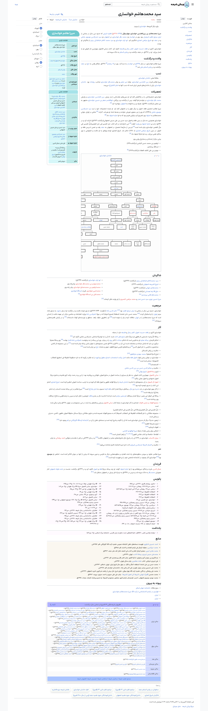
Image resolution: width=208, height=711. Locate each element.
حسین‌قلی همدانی (123, 637)
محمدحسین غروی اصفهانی (90, 645)
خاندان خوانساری (60, 51)
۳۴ (147, 426)
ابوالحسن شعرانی (66, 628)
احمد (121, 227)
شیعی (105, 33)
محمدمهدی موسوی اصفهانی (101, 256)
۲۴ (138, 360)
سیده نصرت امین (121, 635)
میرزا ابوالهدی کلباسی (130, 431)
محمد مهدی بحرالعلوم (138, 354)
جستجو (108, 4)
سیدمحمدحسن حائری (63, 649)
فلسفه (122, 49)
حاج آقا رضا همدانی (151, 291)
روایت (138, 124)
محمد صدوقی (66, 633)
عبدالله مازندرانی (140, 641)
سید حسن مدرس (101, 618)
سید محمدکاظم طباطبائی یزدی (147, 281)
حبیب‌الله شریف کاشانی (100, 614)
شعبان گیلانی (62, 643)
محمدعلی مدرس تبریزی (150, 554)
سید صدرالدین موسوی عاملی (91, 37)
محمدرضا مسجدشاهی (69, 618)
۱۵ (111, 317)
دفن (141, 67)
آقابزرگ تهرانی (144, 574)
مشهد (59, 311)
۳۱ (145, 398)
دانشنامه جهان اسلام (143, 588)
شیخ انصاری (55, 382)
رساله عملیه (144, 340)
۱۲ (103, 298)
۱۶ (65, 317)
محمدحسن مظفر (140, 649)
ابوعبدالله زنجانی (86, 618)
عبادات (119, 340)
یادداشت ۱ (129, 434)
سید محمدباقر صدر (139, 655)
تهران (155, 314)
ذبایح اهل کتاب (119, 337)
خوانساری (143, 26)
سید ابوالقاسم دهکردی (61, 616)
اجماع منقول (105, 357)
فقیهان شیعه (81, 679)
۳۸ (157, 457)
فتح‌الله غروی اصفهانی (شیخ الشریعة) (111, 643)
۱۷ (153, 320)
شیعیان (146, 37)
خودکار (36, 59)
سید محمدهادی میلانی (117, 631)
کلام (132, 49)
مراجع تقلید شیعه (125, 679)
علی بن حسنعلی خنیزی (139, 664)
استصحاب (114, 357)
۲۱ (132, 346)
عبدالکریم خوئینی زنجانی (138, 622)
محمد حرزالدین (153, 547)
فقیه (109, 33)
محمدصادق (133, 213)
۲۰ (70, 343)
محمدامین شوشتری (94, 291)
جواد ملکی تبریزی (140, 616)
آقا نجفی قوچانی (140, 620)
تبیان (156, 595)
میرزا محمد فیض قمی (97, 620)
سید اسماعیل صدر (98, 641)
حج (88, 64)
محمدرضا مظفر (122, 651)
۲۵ (149, 364)
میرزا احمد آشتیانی (99, 631)
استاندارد (36, 32)
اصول (136, 49)
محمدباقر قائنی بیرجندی (150, 295)
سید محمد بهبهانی (140, 626)
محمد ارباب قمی (83, 614)
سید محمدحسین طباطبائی (119, 633)
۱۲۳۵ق (63, 56)
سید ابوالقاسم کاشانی (86, 624)
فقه (146, 49)
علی (154, 213)
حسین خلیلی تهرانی (93, 639)
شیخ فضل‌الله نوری (91, 612)
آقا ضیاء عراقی (73, 645)
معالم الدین (61, 152)
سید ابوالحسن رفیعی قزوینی (137, 631)
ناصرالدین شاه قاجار (75, 340)
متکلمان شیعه (102, 679)
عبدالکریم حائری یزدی (139, 618)
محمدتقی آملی (141, 628)
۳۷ (98, 444)
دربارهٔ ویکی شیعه (188, 706)
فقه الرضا (107, 389)
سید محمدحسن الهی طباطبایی (66, 626)
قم (67, 420)
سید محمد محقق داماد (88, 626)
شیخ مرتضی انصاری (59, 98)
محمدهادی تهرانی (152, 288)
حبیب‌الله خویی (120, 612)
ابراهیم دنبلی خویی (92, 616)
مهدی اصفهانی (114, 620)
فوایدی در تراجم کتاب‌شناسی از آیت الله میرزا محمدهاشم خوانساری (135, 591)
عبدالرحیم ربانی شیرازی (139, 633)
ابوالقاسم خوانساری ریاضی (84, 227)
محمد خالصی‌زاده (107, 651)
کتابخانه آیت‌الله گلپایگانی (79, 420)
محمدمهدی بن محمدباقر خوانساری (88, 284)
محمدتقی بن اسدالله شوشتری (90, 294)
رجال (128, 49)
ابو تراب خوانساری (121, 40)
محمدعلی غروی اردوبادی (81, 649)
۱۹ (62, 339)
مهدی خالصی (91, 643)
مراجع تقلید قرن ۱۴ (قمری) (102, 690)
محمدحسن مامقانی (139, 639)
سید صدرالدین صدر (85, 622)
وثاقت (91, 396)
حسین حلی (101, 653)
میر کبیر (116, 188)
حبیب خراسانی (76, 612)
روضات (92, 82)
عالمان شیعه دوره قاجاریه (60, 690)
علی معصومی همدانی (71, 631)
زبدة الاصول (151, 371)
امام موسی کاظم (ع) (116, 160)
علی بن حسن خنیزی (121, 664)
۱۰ (140, 294)
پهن (37, 49)
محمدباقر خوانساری (108, 82)
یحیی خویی (127, 620)
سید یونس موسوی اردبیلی (63, 635)
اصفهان (57, 60)
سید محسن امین (140, 669)
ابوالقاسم (154, 206)
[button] (193, 4)
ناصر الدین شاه (112, 311)
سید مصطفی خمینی (65, 653)
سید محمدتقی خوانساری (78, 620)
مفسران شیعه (91, 679)
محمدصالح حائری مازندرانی (123, 628)
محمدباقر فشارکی (90, 608)
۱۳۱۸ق (114, 33)
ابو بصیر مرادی (121, 396)
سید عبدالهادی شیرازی (139, 651)
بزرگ (37, 36)
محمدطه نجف (108, 639)
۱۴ (138, 313)
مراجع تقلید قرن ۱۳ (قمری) (125, 690)
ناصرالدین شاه (91, 314)
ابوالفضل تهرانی (114, 610)
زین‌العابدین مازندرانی (139, 637)
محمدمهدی (140, 206)
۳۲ (58, 419)
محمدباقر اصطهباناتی (83, 635)
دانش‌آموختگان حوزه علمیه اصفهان (128, 695)
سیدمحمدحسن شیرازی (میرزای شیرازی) (101, 637)
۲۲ (82, 346)
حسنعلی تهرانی (105, 612)
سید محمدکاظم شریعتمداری (103, 635)
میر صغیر (123, 82)
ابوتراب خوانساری (76, 643)
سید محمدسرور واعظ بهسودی (136, 674)
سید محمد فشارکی (74, 608)
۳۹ (107, 457)
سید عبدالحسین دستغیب (99, 633)
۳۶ (97, 437)
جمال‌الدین (145, 213)
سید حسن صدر (143, 299)
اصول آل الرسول (153, 382)
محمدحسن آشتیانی (59, 610)
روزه (111, 340)
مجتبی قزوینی (104, 626)
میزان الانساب (153, 438)
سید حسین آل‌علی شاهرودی (64, 647)
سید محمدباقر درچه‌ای (67, 614)
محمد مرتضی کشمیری (128, 299)
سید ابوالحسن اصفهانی (138, 647)
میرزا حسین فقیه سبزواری (121, 626)
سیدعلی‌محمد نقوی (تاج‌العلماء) (136, 659)
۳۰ (142, 391)
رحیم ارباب (86, 631)
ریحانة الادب (137, 554)
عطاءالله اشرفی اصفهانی (138, 635)
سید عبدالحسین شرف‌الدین (121, 649)
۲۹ (84, 388)
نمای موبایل (177, 706)
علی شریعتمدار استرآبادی (77, 610)
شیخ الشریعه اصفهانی (150, 284)
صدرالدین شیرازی (136, 445)
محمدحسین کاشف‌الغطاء (85, 647)
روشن (37, 63)
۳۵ (111, 434)
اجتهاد (148, 115)
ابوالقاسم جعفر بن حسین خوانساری (100, 100)
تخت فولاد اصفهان (56, 469)
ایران (159, 37)
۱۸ (71, 336)
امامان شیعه (123, 382)
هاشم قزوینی (71, 624)
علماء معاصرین (137, 561)
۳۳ (143, 423)
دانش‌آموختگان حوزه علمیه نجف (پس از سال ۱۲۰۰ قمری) (92, 695)
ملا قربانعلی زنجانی (60, 612)
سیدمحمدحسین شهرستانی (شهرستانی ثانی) (72, 637)
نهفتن (183, 18)
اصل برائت (122, 357)
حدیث (141, 49)
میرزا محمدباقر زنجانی (139, 653)
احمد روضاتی (60, 438)
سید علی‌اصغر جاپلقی (107, 608)
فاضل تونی (101, 624)
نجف (51, 60)
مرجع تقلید (153, 37)
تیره (37, 66)
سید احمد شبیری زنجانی (83, 628)
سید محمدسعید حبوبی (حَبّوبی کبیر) (120, 641)
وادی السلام (61, 70)
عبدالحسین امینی (77, 651)
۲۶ (137, 371)
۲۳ (128, 353)
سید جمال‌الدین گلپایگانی (101, 649)
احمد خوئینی (141, 608)
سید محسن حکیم (61, 651)
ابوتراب (100, 220)
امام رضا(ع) (93, 389)
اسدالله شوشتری (76, 291)
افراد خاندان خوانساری (81, 690)
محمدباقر (151, 472)
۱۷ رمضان (110, 64)
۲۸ (134, 385)
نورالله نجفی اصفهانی (123, 616)
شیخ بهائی (142, 371)
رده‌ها (158, 685)
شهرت (97, 357)
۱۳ (118, 310)
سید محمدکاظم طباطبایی (66, 641)
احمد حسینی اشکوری (151, 544)
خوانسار (62, 60)
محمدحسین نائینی (125, 645)
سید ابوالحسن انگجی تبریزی (119, 618)
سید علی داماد (83, 641)
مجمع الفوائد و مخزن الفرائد (148, 403)
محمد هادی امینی (152, 551)
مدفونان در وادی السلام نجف (149, 690)
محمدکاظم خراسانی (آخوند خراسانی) (72, 639)
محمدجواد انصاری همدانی (66, 622)
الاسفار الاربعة (147, 445)
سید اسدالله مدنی (81, 633)
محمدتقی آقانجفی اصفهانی (120, 614)
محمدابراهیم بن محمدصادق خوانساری (87, 287)
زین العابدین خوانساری (140, 82)
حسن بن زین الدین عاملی (134, 368)
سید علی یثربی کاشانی (139, 624)
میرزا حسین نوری (155, 299)
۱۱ (79, 293)
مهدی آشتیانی (101, 622)
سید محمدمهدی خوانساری (137, 612)
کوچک (37, 28)
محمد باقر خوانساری (59, 96)
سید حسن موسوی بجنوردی (84, 653)
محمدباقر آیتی (77, 616)
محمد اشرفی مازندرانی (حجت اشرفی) (134, 610)
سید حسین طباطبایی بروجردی (118, 624)
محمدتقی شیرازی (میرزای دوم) (136, 643)
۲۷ (133, 378)
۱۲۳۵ (119, 33)
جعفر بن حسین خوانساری (57, 79)
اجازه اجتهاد (113, 115)
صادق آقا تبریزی (107, 616)
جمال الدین (157, 469)
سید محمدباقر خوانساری (125, 608)
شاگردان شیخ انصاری (152, 695)
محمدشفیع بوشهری (139, 614)
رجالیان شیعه (112, 679)
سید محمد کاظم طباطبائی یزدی (101, 40)
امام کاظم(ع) (113, 85)
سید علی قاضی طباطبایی (105, 647)
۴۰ (92, 472)
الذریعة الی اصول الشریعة (130, 574)
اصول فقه (133, 357)
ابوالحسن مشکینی (109, 645)
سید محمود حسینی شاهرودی (118, 653)
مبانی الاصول (153, 375)
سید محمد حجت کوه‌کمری (118, 622)
